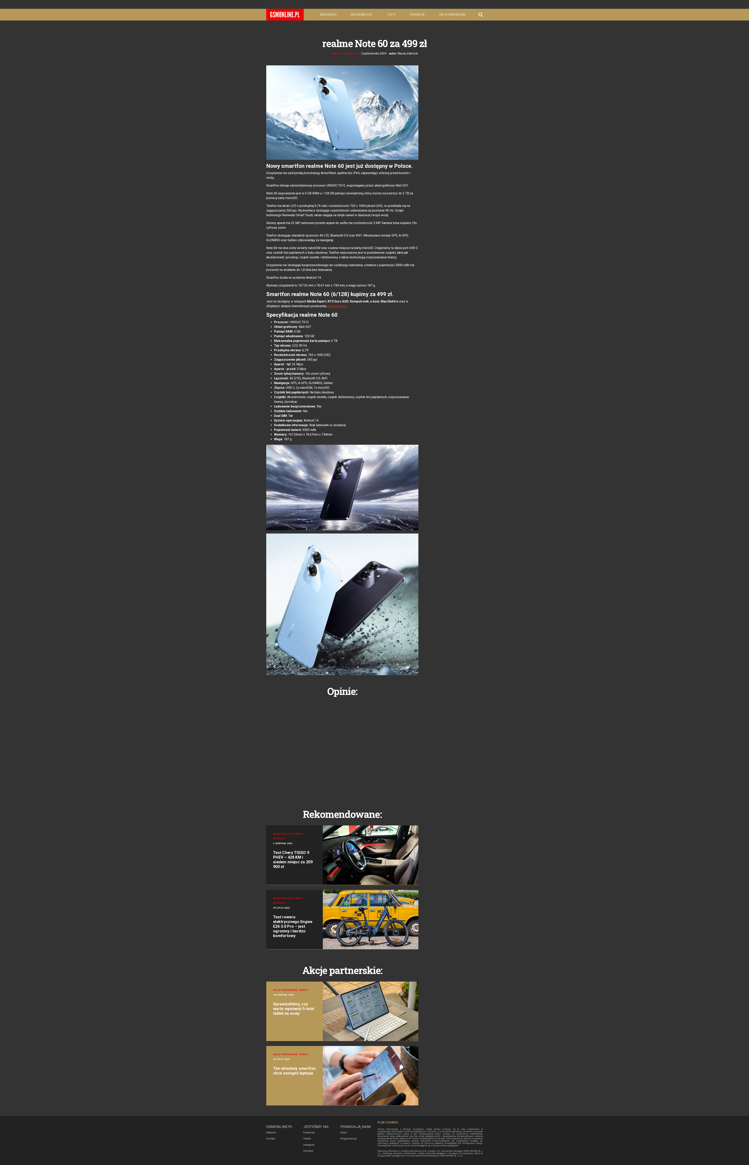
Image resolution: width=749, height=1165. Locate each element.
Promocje (417, 14)
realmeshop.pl (337, 306)
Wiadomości (328, 14)
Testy (391, 14)
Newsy (336, 53)
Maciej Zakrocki (408, 53)
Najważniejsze (362, 14)
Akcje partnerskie (452, 14)
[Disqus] (342, 748)
